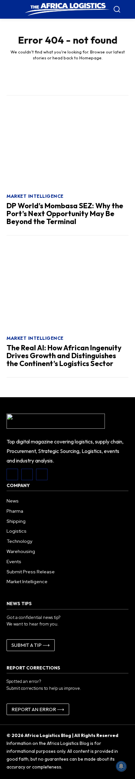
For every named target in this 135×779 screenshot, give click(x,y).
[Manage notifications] (121, 766)
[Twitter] (42, 474)
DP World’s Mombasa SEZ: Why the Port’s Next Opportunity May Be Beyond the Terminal (65, 213)
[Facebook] (12, 474)
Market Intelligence (35, 196)
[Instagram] (27, 474)
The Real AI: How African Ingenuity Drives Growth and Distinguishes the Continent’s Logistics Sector (64, 355)
